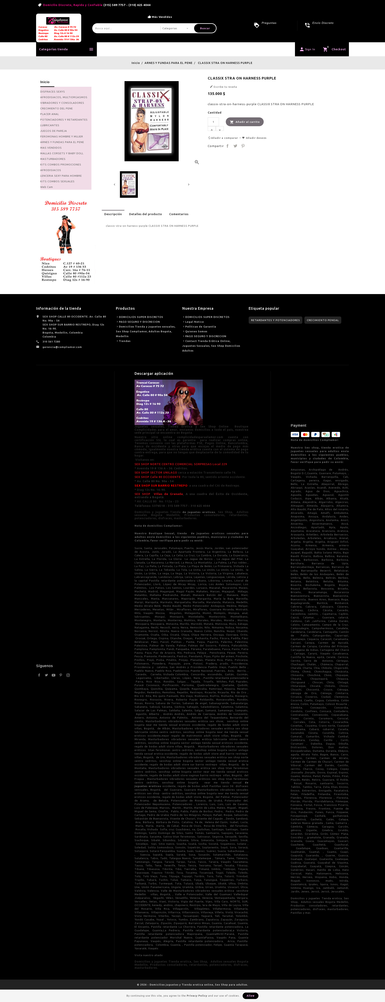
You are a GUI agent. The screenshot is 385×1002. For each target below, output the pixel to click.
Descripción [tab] (113, 214)
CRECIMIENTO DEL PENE (56, 108)
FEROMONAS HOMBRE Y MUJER (61, 136)
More (208, 49)
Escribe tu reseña (223, 86)
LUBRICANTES (49, 125)
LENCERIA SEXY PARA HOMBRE (61, 175)
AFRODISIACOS (50, 170)
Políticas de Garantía (200, 326)
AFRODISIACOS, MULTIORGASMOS (63, 97)
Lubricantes (130, 49)
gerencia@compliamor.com (62, 347)
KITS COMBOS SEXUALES (57, 181)
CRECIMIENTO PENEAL (323, 320)
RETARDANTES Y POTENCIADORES (275, 320)
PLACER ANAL (49, 114)
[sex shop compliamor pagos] (66, 239)
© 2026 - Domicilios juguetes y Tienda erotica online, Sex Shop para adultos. (192, 984)
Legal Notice (194, 321)
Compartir (227, 146)
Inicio (108, 49)
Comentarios (178, 214)
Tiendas (125, 341)
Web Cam (46, 186)
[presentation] (114, 184)
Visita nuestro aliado (149, 955)
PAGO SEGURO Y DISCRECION (139, 321)
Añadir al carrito (245, 122)
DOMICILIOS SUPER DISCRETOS (141, 317)
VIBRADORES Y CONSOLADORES (62, 102)
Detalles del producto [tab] (145, 214)
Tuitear (235, 146)
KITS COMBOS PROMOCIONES (60, 164)
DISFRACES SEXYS (52, 91)
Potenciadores (158, 49)
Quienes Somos (196, 331)
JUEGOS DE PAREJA (53, 130)
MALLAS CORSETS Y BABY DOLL (61, 153)
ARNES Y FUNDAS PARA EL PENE (62, 142)
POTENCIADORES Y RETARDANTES (64, 119)
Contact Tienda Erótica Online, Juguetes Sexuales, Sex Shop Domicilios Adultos (211, 346)
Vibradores (186, 49)
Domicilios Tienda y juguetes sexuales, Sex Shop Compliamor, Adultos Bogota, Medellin (145, 331)
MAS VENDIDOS (51, 147)
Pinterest (243, 146)
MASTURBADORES (53, 158)
